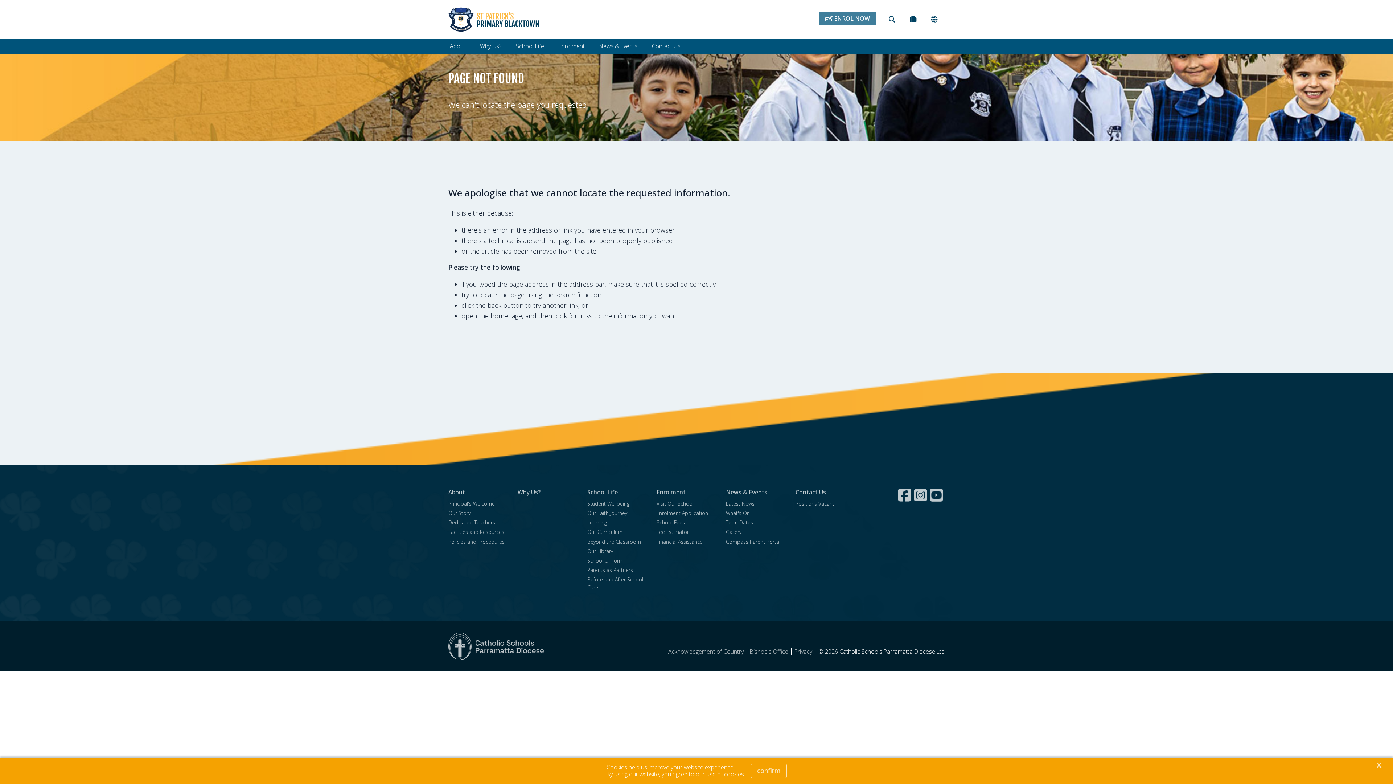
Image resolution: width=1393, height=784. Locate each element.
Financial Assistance (680, 541)
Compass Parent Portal (753, 541)
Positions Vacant (815, 503)
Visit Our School (675, 503)
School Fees (671, 522)
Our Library (600, 551)
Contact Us (666, 46)
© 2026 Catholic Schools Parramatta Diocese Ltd (881, 652)
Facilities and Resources (476, 531)
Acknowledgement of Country (706, 652)
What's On (738, 513)
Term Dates (739, 522)
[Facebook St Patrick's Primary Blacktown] (905, 495)
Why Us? (490, 46)
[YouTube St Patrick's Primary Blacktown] (937, 495)
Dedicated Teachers (471, 522)
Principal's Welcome (471, 503)
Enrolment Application (682, 513)
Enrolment (572, 46)
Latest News (740, 503)
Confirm (769, 770)
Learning (597, 522)
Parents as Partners (610, 570)
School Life (530, 46)
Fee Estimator (673, 531)
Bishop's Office (769, 652)
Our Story (459, 513)
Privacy (803, 652)
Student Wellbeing (608, 503)
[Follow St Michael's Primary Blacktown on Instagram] (921, 495)
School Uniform (605, 560)
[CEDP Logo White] (496, 646)
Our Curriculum (604, 531)
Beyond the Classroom (614, 541)
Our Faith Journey (607, 513)
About (457, 46)
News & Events (618, 46)
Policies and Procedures (476, 541)
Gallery (733, 531)
